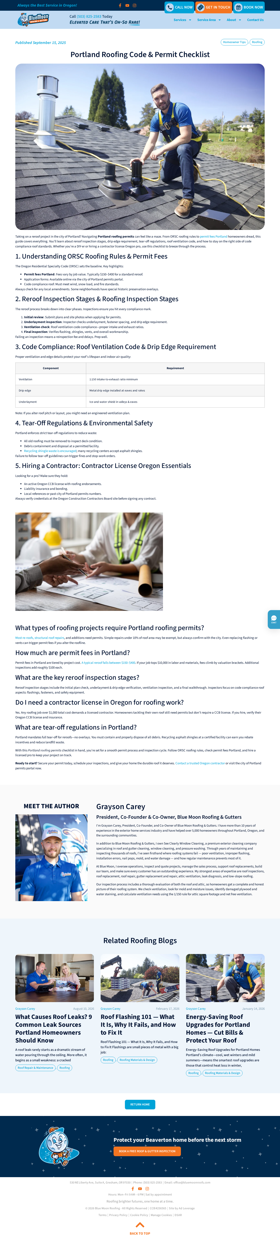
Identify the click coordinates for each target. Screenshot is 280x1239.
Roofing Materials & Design (137, 1060)
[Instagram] (134, 5)
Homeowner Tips (234, 42)
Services (180, 20)
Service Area (206, 20)
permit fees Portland (213, 236)
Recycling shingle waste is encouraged (50, 451)
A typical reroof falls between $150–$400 (108, 662)
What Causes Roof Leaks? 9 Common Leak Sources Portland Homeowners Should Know (53, 1028)
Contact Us (255, 20)
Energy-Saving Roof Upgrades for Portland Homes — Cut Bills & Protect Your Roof (218, 1028)
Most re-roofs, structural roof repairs (39, 638)
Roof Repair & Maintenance (35, 1068)
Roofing (257, 42)
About (231, 20)
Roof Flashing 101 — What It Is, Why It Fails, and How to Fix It (138, 1024)
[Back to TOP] (140, 1225)
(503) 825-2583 (89, 16)
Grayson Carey (120, 806)
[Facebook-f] (120, 5)
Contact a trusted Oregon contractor (200, 763)
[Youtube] (127, 5)
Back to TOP (140, 1233)
